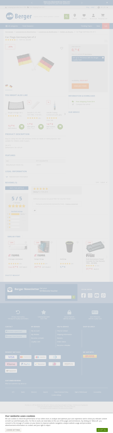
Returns (60, 338)
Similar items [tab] (14, 237)
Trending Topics (86, 26)
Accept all (102, 430)
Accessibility (97, 392)
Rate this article (17, 188)
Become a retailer (37, 338)
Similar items (80, 86)
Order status (61, 342)
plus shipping (88, 54)
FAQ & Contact (62, 331)
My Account (35, 331)
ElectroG (34, 392)
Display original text (71, 204)
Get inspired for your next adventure (57, 3)
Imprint (45, 392)
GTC (13, 392)
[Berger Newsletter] (73, 297)
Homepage (9, 32)
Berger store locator (14, 336)
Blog (87, 7)
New (98, 26)
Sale (105, 26)
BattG (23, 392)
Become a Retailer (63, 345)
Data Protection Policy (61, 392)
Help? (92, 7)
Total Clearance (27, 26)
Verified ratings (17, 211)
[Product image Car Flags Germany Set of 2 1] (35, 62)
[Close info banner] (107, 3)
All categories (13, 26)
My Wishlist (35, 334)
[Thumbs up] (35, 210)
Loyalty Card (35, 342)
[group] (8, 86)
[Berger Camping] (19, 16)
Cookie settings (56, 395)
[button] (32, 2)
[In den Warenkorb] (21, 127)
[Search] (66, 16)
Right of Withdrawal (81, 392)
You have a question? (14, 331)
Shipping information (64, 334)
